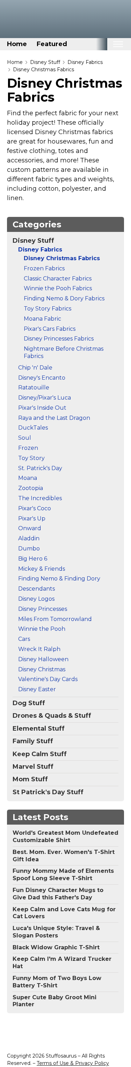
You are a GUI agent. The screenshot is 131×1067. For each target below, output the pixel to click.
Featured (52, 44)
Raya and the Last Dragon (54, 418)
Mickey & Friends (41, 568)
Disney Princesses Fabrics (59, 338)
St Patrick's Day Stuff (48, 792)
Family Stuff (33, 741)
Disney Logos (36, 598)
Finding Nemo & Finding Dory (59, 578)
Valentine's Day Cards (48, 679)
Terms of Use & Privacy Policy (73, 1063)
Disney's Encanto (41, 377)
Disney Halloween (43, 659)
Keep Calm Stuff (40, 754)
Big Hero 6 (32, 558)
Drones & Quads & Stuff (52, 715)
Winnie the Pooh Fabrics (58, 288)
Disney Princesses (42, 609)
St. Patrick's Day (40, 468)
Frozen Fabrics (44, 268)
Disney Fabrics (85, 62)
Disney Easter (37, 689)
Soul (24, 437)
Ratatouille (33, 387)
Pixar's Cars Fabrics (49, 329)
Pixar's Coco (34, 508)
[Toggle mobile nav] (118, 44)
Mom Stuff (30, 779)
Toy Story (31, 458)
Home (17, 44)
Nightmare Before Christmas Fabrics (63, 352)
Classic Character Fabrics (58, 278)
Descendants (36, 588)
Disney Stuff (45, 62)
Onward (29, 528)
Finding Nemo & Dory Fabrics (64, 298)
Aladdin (28, 538)
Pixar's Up (31, 518)
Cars (24, 639)
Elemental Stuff (39, 728)
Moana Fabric (42, 318)
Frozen (28, 448)
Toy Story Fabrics (47, 308)
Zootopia (30, 488)
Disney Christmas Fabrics (43, 69)
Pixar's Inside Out (42, 407)
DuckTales (33, 427)
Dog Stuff (29, 703)
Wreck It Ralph (39, 649)
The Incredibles (40, 498)
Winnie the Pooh (41, 629)
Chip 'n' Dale (35, 367)
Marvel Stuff (33, 766)
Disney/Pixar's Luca (44, 397)
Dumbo (29, 548)
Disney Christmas (41, 669)
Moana (27, 478)
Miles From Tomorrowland (55, 619)
